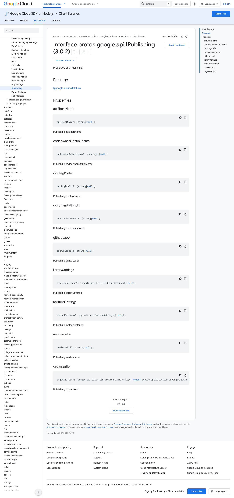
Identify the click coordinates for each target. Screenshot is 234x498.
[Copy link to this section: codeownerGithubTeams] (93, 141)
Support (97, 457)
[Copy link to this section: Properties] (75, 101)
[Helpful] (182, 36)
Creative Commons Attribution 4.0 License (133, 424)
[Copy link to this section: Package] (71, 80)
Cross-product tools (83, 3)
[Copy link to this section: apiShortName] (77, 109)
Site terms (79, 484)
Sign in (226, 4)
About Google (53, 484)
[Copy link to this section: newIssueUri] (74, 334)
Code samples (147, 462)
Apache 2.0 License (56, 427)
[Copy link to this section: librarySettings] (77, 270)
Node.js (48, 14)
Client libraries (69, 14)
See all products (55, 452)
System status (100, 468)
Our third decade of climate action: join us (130, 484)
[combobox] (156, 4)
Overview (9, 20)
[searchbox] (21, 30)
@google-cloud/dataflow (67, 88)
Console (183, 3)
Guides (24, 20)
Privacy (67, 484)
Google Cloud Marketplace (60, 462)
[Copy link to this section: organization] (74, 367)
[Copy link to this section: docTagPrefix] (75, 173)
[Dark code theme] (180, 117)
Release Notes (100, 462)
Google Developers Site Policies (98, 427)
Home (56, 36)
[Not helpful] (186, 36)
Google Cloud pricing (57, 457)
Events (190, 457)
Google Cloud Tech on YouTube (202, 473)
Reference (40, 20)
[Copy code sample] (185, 117)
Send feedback (177, 45)
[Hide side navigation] (38, 492)
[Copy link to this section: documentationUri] (83, 206)
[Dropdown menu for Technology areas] (65, 4)
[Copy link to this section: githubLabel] (73, 238)
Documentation (70, 36)
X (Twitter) (192, 462)
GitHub (143, 452)
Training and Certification (153, 473)
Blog (189, 452)
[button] (21, 100)
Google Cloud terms (97, 484)
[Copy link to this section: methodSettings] (80, 302)
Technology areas (52, 3)
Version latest (65, 60)
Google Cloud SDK (23, 14)
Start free (221, 13)
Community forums (103, 452)
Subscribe (196, 491)
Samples (55, 20)
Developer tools (88, 36)
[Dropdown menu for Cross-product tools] (98, 4)
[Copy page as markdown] (84, 52)
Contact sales (53, 468)
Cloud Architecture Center (153, 468)
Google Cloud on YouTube (200, 468)
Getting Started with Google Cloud (157, 457)
